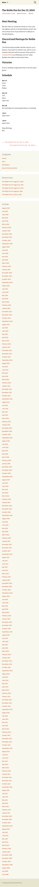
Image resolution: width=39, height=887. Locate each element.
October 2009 (6, 861)
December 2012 (7, 738)
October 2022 (6, 357)
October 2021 (6, 396)
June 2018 (5, 525)
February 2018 (6, 538)
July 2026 (5, 211)
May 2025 (5, 257)
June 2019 (5, 486)
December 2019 (7, 467)
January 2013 (6, 735)
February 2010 (6, 848)
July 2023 (5, 328)
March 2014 (5, 690)
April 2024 (5, 299)
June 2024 (5, 292)
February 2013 (6, 732)
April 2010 (5, 842)
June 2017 (5, 564)
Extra (3, 161)
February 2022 (6, 383)
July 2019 (5, 483)
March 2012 (5, 768)
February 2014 (6, 693)
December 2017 (7, 544)
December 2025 (7, 234)
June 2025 (5, 253)
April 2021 (5, 415)
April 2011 (5, 803)
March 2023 (5, 341)
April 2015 (5, 648)
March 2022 (5, 379)
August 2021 (6, 402)
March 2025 (5, 263)
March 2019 (5, 496)
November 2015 (7, 625)
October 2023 (6, 318)
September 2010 (7, 826)
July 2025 (5, 250)
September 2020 (7, 438)
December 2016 (7, 583)
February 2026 (6, 227)
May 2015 (5, 645)
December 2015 (7, 622)
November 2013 (7, 703)
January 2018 (6, 541)
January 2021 (6, 425)
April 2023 (5, 337)
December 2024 (7, 273)
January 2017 (6, 580)
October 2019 (6, 473)
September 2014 (7, 671)
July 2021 (5, 405)
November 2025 (7, 237)
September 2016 (7, 593)
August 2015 (6, 635)
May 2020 (5, 451)
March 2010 (5, 845)
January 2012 (6, 774)
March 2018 (5, 535)
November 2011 (7, 781)
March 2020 (5, 457)
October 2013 (6, 706)
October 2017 (6, 551)
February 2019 (6, 499)
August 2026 (6, 208)
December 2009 (7, 855)
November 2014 (7, 664)
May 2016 (5, 606)
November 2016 (7, 586)
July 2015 (5, 638)
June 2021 (5, 409)
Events (4, 158)
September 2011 (7, 787)
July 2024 (5, 289)
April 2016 (5, 609)
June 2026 (5, 214)
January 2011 (6, 813)
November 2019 (7, 470)
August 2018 (6, 519)
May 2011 (5, 800)
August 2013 (6, 713)
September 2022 (7, 360)
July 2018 (5, 522)
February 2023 (6, 344)
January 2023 (6, 347)
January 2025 (6, 269)
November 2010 (7, 819)
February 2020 (6, 460)
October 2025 (6, 240)
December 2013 (7, 700)
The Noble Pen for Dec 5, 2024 (15, 142)
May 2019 (5, 489)
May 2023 (5, 334)
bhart (31, 13)
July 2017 (5, 561)
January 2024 (6, 308)
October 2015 (6, 628)
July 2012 (5, 755)
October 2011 (6, 784)
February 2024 (6, 305)
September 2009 (7, 865)
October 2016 (6, 590)
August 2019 (6, 480)
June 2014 (5, 680)
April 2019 (5, 493)
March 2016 (5, 612)
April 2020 (5, 454)
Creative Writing (8, 55)
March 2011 (5, 806)
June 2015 (5, 641)
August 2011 (6, 790)
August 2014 (6, 674)
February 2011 (6, 810)
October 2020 (6, 434)
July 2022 (5, 366)
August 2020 (6, 441)
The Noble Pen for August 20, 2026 (12, 185)
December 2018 (7, 506)
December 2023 (7, 312)
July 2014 (5, 677)
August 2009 (6, 868)
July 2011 (5, 793)
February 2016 (6, 616)
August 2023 (6, 324)
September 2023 (7, 321)
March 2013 (5, 729)
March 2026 (5, 224)
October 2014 (6, 667)
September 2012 (7, 748)
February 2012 (6, 771)
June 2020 (5, 447)
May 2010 (5, 839)
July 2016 (5, 599)
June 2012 (5, 758)
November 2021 (7, 392)
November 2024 (7, 276)
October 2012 (6, 745)
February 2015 (6, 654)
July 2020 (5, 444)
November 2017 (7, 548)
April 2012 (5, 764)
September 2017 (7, 554)
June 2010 (5, 835)
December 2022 (7, 350)
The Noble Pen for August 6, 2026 (12, 191)
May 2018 (5, 528)
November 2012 (7, 742)
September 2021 (7, 399)
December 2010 (7, 816)
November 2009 (7, 858)
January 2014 (6, 696)
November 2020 (7, 431)
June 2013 (5, 719)
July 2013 (5, 716)
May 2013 (5, 722)
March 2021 (5, 418)
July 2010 (5, 832)
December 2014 (7, 661)
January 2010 (6, 852)
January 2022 (6, 386)
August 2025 (6, 247)
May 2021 (5, 412)
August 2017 (6, 557)
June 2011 (5, 797)
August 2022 (6, 363)
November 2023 (7, 315)
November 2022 (7, 354)
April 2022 (5, 376)
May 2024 (5, 295)
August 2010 (6, 829)
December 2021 (7, 389)
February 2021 (6, 421)
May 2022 (5, 373)
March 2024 (5, 302)
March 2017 (5, 573)
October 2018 (6, 512)
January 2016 (6, 619)
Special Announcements (9, 168)
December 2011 (7, 777)
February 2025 (6, 266)
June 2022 (5, 370)
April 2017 (5, 570)
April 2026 (5, 221)
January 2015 (6, 658)
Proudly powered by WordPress (12, 883)
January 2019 (6, 502)
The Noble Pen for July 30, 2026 (11, 194)
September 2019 (7, 476)
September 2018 (7, 515)
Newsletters (22, 13)
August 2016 (6, 596)
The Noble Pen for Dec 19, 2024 (23, 145)
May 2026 (5, 218)
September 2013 (7, 709)
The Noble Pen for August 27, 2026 (12, 181)
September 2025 (7, 244)
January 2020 (6, 464)
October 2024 (6, 279)
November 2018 (7, 509)
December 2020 (7, 428)
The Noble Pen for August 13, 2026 (12, 188)
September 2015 (7, 632)
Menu (4, 2)
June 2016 (5, 603)
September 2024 (7, 282)
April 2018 (5, 531)
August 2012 (6, 751)
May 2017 (5, 567)
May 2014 (5, 683)
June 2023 (5, 331)
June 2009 (5, 874)
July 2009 (5, 871)
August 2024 (6, 286)
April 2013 (5, 726)
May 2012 (5, 761)
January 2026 (6, 231)
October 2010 (6, 823)
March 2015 (5, 651)
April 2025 (5, 260)
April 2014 (5, 687)
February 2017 (6, 577)
